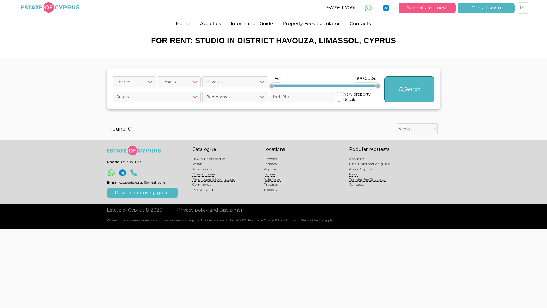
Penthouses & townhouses (213, 179)
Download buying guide (142, 192)
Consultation (486, 8)
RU (523, 8)
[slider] (271, 85)
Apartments (202, 169)
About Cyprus (360, 169)
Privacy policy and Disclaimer (210, 210)
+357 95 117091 (339, 8)
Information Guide (252, 23)
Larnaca (270, 164)
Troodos (270, 189)
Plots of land (202, 189)
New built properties (208, 159)
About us (210, 23)
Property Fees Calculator (311, 23)
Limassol (271, 159)
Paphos (270, 169)
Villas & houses (203, 174)
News (353, 174)
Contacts (360, 23)
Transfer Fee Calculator (367, 179)
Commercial (202, 184)
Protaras (271, 184)
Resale (197, 164)
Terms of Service (312, 220)
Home (183, 23)
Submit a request (427, 8)
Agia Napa (272, 179)
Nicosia (269, 174)
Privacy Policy (284, 220)
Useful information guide (369, 164)
